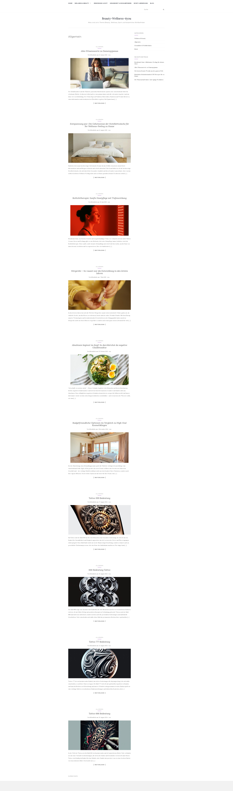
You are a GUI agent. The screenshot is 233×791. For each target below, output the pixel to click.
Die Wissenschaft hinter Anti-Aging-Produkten (148, 80)
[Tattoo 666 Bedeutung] (99, 735)
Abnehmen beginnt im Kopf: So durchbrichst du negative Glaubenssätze (99, 346)
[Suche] (163, 9)
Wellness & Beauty (82, 3)
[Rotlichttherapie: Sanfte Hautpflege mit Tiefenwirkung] (99, 220)
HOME (70, 3)
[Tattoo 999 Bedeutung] (99, 520)
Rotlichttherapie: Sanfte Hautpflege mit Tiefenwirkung (100, 198)
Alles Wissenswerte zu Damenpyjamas (99, 51)
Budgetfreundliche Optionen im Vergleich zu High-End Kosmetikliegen (99, 424)
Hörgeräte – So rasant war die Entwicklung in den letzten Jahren (99, 272)
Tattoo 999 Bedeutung (99, 498)
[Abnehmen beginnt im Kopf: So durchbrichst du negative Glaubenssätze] (99, 370)
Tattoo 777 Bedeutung (99, 641)
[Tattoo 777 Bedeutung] (99, 663)
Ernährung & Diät (101, 3)
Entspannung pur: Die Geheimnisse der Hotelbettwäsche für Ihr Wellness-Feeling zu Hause (99, 125)
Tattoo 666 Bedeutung (99, 713)
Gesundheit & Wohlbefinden (120, 3)
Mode (136, 49)
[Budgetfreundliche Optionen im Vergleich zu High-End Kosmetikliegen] (99, 447)
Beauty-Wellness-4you (116, 18)
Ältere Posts (73, 776)
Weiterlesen (99, 103)
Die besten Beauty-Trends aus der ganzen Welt (148, 71)
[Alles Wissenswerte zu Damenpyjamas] (99, 73)
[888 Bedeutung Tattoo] (99, 591)
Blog (152, 3)
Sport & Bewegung (141, 3)
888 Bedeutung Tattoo (99, 569)
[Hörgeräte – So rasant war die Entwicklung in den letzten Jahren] (99, 295)
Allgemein (99, 46)
